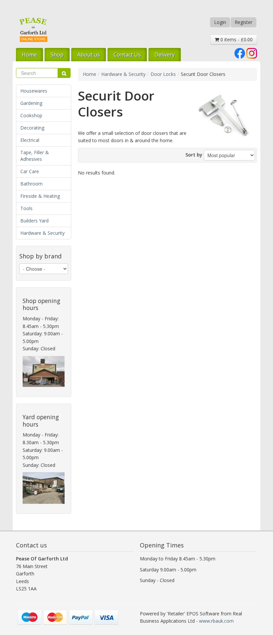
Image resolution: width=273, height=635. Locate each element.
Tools (26, 208)
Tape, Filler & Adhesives (34, 155)
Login (220, 22)
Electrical (29, 140)
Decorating (32, 128)
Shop (57, 54)
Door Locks (163, 74)
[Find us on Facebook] (239, 53)
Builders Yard (34, 220)
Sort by (193, 155)
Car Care (29, 171)
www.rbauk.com (216, 621)
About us (88, 54)
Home (29, 54)
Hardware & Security (42, 233)
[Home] (33, 29)
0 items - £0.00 (236, 39)
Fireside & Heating (40, 196)
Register (243, 22)
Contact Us (127, 54)
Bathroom (31, 183)
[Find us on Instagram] (251, 53)
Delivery (164, 54)
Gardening (31, 103)
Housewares (33, 91)
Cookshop (31, 115)
